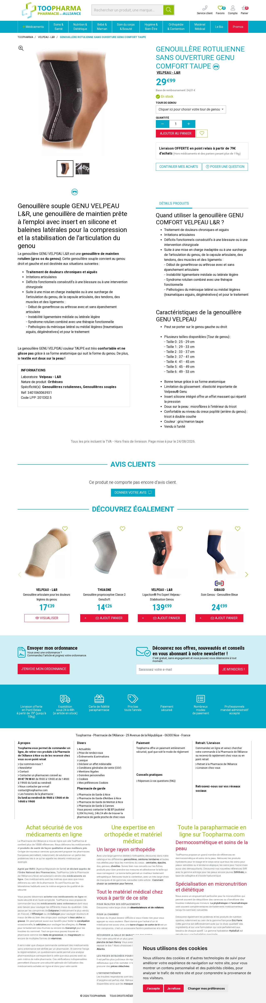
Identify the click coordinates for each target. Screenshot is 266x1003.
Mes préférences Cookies (93, 782)
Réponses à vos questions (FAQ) (156, 781)
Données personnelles (91, 775)
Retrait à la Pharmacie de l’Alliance (217, 764)
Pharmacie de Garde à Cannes (96, 805)
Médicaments (34, 26)
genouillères (130, 859)
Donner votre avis (131, 493)
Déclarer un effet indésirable (94, 764)
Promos (238, 26)
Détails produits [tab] (174, 203)
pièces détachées (120, 966)
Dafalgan (55, 914)
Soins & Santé (58, 27)
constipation (83, 921)
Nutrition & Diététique (80, 27)
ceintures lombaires (148, 859)
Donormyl (70, 928)
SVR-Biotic (239, 872)
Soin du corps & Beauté (126, 27)
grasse (21, 921)
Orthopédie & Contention (176, 27)
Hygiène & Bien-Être (151, 27)
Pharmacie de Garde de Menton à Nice (100, 802)
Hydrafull (234, 930)
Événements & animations (93, 756)
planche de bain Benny (109, 942)
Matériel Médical (200, 27)
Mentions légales (88, 771)
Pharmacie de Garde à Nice (94, 794)
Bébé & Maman (102, 27)
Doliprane (53, 910)
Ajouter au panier (175, 133)
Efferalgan (37, 914)
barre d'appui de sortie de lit (145, 924)
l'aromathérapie (239, 903)
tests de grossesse (53, 935)
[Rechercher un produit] (168, 10)
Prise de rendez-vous (90, 752)
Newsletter (25, 767)
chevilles (115, 866)
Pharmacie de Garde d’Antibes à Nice (99, 798)
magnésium (74, 935)
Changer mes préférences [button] (206, 988)
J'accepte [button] (153, 988)
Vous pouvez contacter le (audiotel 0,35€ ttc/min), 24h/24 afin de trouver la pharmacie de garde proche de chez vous (101, 813)
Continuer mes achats (178, 167)
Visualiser (48, 618)
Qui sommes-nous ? (31, 764)
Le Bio (219, 26)
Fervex (82, 924)
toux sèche (76, 917)
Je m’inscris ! (233, 669)
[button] (246, 574)
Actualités (84, 749)
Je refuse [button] (173, 988)
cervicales (151, 862)
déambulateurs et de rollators (147, 907)
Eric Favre (237, 920)
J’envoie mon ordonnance (43, 669)
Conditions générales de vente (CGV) (99, 767)
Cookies (83, 779)
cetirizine (41, 924)
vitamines (56, 938)
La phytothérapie (219, 903)
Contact (24, 771)
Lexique (83, 760)
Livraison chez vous (208, 767)
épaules (162, 862)
